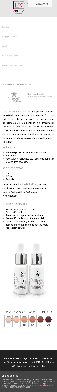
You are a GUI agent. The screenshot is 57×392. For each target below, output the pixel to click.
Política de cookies (37, 358)
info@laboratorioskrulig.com (16, 362)
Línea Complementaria (12, 65)
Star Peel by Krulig (24, 84)
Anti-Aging (6, 46)
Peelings (5, 27)
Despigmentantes (9, 36)
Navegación (42, 3)
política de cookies (40, 385)
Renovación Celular (10, 55)
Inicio (4, 84)
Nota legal (23, 358)
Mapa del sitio (10, 358)
